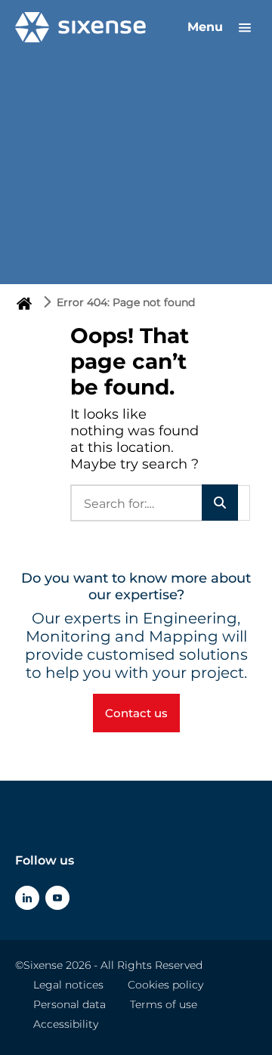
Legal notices (68, 985)
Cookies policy (165, 985)
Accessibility (65, 1024)
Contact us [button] (136, 713)
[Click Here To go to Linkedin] (27, 898)
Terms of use (163, 1004)
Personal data (69, 1004)
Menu (207, 27)
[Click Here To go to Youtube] (57, 898)
